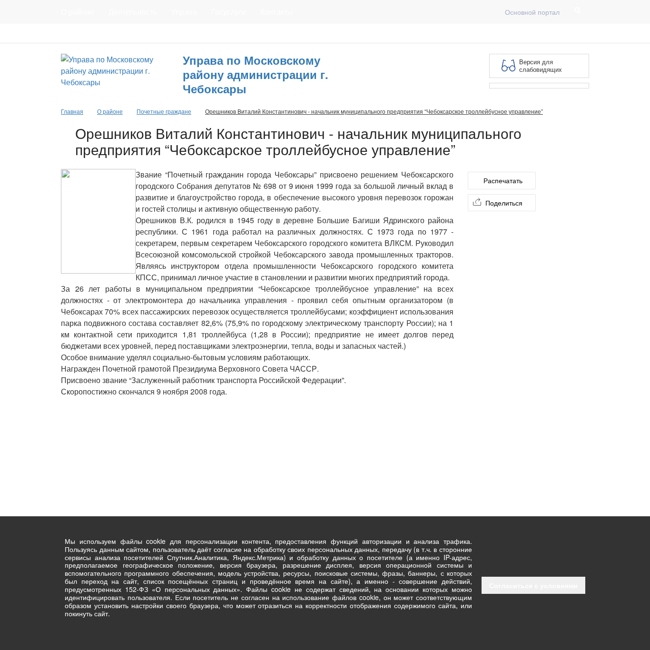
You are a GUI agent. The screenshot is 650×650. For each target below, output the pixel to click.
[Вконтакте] (568, 33)
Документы (132, 33)
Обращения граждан (235, 33)
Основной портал (532, 12)
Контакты (276, 11)
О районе (77, 11)
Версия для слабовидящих (540, 65)
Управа (184, 11)
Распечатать (502, 180)
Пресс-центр (80, 33)
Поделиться (503, 202)
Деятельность (132, 11)
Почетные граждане (164, 111)
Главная (176, 33)
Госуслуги (228, 11)
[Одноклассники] (583, 33)
